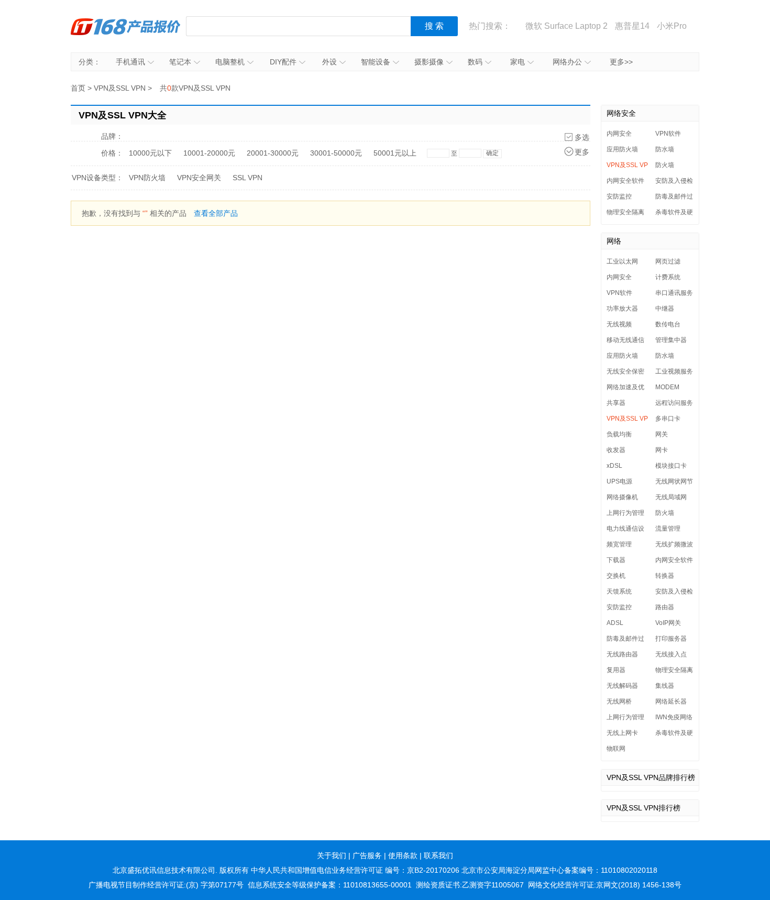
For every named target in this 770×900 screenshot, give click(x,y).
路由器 (664, 607)
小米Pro (672, 25)
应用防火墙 (622, 149)
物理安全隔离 (625, 212)
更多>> (621, 62)
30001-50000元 (336, 153)
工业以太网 (622, 261)
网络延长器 (671, 701)
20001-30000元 (273, 153)
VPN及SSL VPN (120, 88)
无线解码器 (622, 685)
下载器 (616, 560)
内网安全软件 (625, 180)
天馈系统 (619, 591)
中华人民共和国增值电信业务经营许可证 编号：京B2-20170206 (355, 870)
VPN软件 (668, 133)
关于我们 (331, 855)
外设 (329, 62)
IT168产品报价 (126, 26)
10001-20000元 (209, 153)
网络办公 (567, 62)
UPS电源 (619, 481)
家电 (517, 62)
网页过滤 (667, 261)
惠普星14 (632, 25)
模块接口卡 (671, 465)
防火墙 (664, 165)
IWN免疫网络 (673, 717)
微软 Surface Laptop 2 (566, 25)
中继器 (664, 308)
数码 (475, 62)
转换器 (664, 575)
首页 (78, 88)
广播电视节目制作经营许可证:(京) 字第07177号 (166, 885)
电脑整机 (230, 62)
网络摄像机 (622, 497)
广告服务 (367, 855)
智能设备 (375, 62)
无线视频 (619, 324)
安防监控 (619, 196)
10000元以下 (150, 153)
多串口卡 (667, 418)
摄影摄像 (429, 62)
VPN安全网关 (199, 177)
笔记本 (180, 62)
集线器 (664, 685)
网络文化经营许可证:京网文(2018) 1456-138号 (604, 885)
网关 (661, 434)
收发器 (616, 450)
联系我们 (438, 855)
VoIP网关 (668, 623)
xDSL (614, 465)
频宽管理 (619, 544)
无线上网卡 (622, 733)
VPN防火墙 (147, 177)
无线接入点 (671, 654)
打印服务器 (671, 638)
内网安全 (619, 133)
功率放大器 (622, 308)
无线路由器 (622, 654)
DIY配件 (283, 62)
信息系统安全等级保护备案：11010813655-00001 (330, 885)
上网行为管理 (625, 513)
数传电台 (667, 324)
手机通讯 (130, 62)
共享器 (616, 403)
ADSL (615, 623)
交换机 (616, 575)
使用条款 (402, 855)
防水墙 (664, 149)
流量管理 (667, 528)
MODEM (667, 387)
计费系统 (667, 277)
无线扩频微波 (674, 544)
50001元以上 (394, 153)
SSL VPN (247, 177)
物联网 (616, 748)
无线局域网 (671, 497)
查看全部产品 (216, 213)
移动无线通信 (625, 340)
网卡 (661, 450)
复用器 (616, 670)
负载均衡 (619, 434)
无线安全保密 (625, 371)
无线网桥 (619, 701)
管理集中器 (671, 340)
